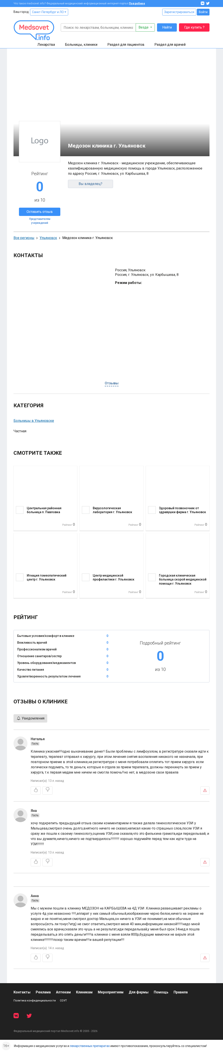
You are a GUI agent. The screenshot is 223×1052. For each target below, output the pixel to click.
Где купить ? (194, 27)
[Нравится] (36, 790)
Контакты (22, 992)
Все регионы (24, 238)
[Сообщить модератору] (204, 790)
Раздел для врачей (170, 44)
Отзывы (111, 383)
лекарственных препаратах (90, 1046)
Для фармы (139, 992)
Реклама (43, 992)
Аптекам (63, 992)
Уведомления (32, 718)
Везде (144, 27)
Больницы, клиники (81, 44)
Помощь (161, 992)
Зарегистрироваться (179, 12)
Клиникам (84, 992)
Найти (167, 27)
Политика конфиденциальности (35, 1000)
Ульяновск (48, 238)
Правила (181, 992)
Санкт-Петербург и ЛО (48, 12)
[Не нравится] (47, 790)
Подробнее (137, 3)
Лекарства (46, 44)
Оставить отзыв (40, 212)
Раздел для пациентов (125, 44)
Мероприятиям (110, 992)
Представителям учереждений (39, 220)
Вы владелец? (90, 184)
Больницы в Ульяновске (34, 421)
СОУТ (63, 1000)
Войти (203, 12)
